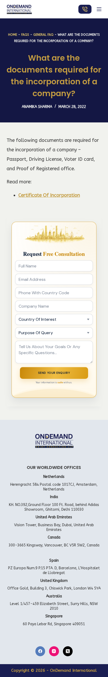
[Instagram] (54, 651)
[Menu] (99, 9)
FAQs (25, 35)
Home (12, 35)
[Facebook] (40, 651)
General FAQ (43, 35)
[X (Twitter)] (68, 651)
